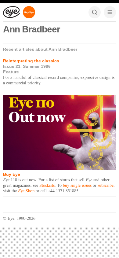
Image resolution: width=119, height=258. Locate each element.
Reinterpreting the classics (31, 60)
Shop (26, 191)
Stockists (47, 185)
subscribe (106, 185)
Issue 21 (11, 66)
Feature (11, 71)
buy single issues (77, 185)
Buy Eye (11, 174)
